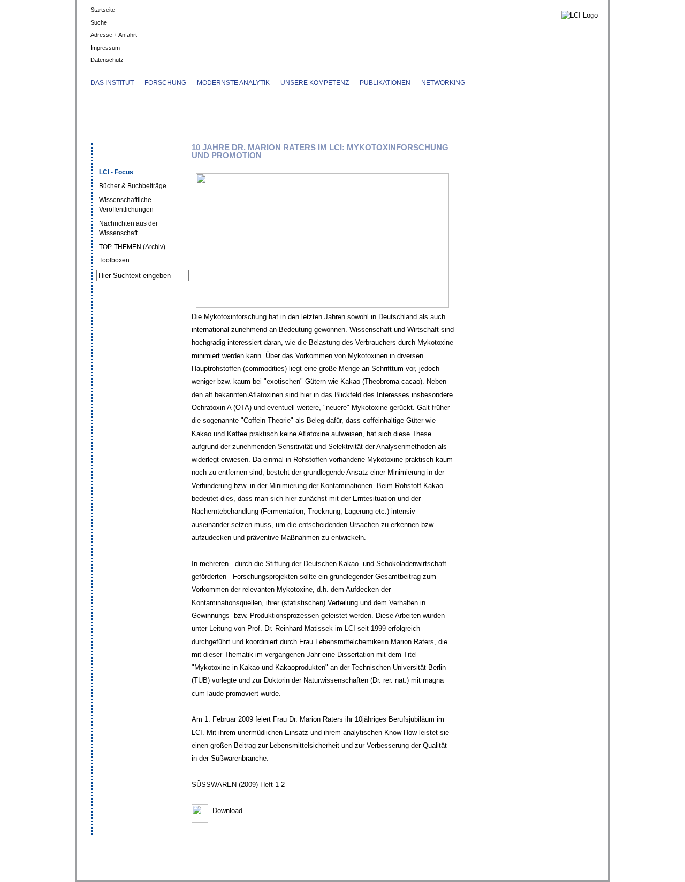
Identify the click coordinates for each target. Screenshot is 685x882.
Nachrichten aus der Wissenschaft (128, 228)
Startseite (102, 9)
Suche (98, 22)
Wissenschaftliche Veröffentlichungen (126, 204)
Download (227, 811)
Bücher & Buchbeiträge (132, 186)
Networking (443, 83)
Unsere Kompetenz (314, 83)
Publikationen (385, 83)
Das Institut (112, 83)
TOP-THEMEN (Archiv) (132, 247)
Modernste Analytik (233, 83)
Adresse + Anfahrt (113, 35)
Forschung (165, 83)
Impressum (105, 47)
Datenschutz (107, 60)
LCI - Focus (116, 172)
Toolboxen (114, 260)
